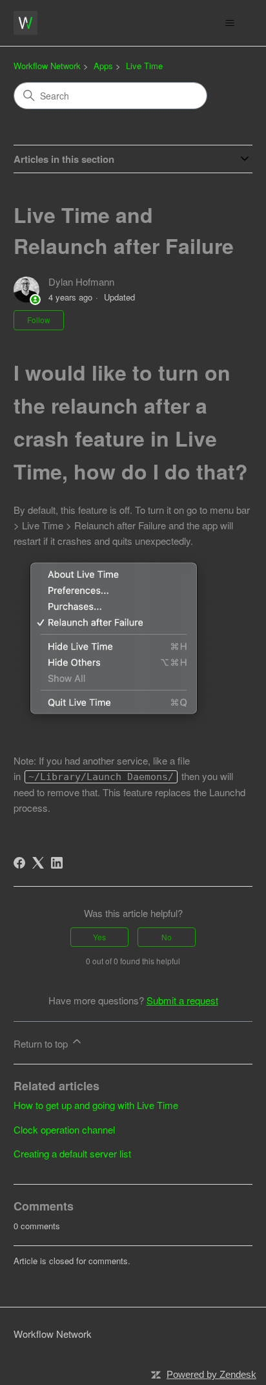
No (166, 936)
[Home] (25, 23)
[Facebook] (19, 863)
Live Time (144, 65)
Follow (38, 319)
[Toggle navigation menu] (229, 23)
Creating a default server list (72, 1153)
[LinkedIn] (57, 863)
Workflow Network (47, 65)
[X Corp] (38, 863)
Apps (103, 65)
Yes (99, 936)
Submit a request (182, 1000)
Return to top (42, 1043)
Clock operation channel (64, 1129)
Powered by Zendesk (211, 1374)
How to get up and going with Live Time (96, 1105)
